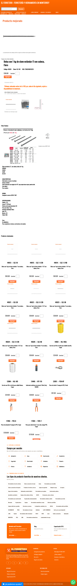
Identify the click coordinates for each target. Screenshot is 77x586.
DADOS (37, 495)
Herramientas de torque (27, 510)
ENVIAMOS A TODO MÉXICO (46, 12)
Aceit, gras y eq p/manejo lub (59, 510)
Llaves (40, 484)
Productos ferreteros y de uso (30, 487)
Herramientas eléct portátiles (62, 506)
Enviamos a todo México (59, 557)
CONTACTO (24, 14)
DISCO (37, 513)
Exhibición (38, 510)
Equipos (26, 502)
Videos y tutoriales (11, 574)
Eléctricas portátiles (52, 502)
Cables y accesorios (57, 513)
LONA (9, 513)
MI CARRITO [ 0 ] (4, 14)
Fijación (15, 513)
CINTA (43, 513)
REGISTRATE (11, 14)
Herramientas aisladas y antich (46, 498)
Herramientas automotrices (32, 517)
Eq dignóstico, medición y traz (41, 506)
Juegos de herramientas (13, 491)
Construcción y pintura (54, 491)
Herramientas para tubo (60, 498)
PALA (17, 517)
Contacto (56, 560)
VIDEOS (57, 12)
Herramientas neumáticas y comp (37, 502)
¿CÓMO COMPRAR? (34, 12)
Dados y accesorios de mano (29, 484)
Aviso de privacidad (45, 571)
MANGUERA (10, 517)
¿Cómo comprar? (58, 554)
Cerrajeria (62, 487)
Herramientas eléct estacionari (26, 513)
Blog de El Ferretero (11, 571)
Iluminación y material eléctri (26, 491)
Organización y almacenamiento (30, 498)
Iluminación (66, 513)
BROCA (51, 506)
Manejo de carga (53, 487)
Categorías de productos (39, 551)
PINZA (18, 510)
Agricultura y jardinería (12, 495)
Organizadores (18, 502)
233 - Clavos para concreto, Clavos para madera (15, 93)
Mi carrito (36, 557)
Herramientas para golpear (41, 491)
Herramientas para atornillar (50, 484)
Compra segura (44, 574)
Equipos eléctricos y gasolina (13, 506)
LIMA (22, 517)
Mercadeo (10, 502)
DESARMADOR (11, 510)
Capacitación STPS (11, 576)
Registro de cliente (38, 560)
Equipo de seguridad (43, 487)
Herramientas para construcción (14, 498)
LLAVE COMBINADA (46, 510)
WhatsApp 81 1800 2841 (59, 551)
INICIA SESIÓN (17, 14)
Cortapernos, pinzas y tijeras (48, 495)
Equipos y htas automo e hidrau (27, 495)
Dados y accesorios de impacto (14, 487)
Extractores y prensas (27, 506)
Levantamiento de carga (45, 517)
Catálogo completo (38, 554)
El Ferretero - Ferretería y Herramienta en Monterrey (25, 2)
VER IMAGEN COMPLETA (9, 82)
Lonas (48, 513)
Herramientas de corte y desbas (14, 484)
